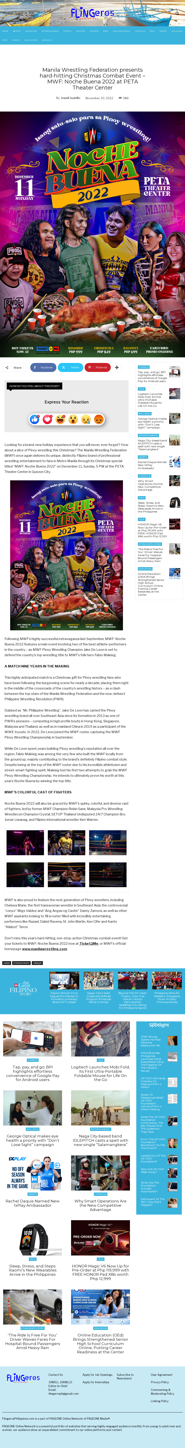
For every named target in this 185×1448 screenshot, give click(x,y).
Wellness (145, 413)
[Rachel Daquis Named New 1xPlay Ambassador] (174, 461)
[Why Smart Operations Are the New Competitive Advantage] (174, 480)
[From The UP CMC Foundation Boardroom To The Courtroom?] (172, 1143)
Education (145, 568)
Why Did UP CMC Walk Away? (152, 1170)
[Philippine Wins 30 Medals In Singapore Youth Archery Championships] (167, 980)
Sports (143, 457)
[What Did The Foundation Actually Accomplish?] (172, 1186)
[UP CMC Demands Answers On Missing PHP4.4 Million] (172, 1082)
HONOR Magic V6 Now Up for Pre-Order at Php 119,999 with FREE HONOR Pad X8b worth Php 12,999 (152, 530)
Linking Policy (160, 1401)
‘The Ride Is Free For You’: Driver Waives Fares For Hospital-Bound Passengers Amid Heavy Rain (150, 555)
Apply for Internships (96, 1382)
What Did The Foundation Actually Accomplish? (150, 1187)
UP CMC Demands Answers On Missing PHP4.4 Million (153, 1082)
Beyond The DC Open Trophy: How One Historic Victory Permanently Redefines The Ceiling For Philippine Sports (132, 1000)
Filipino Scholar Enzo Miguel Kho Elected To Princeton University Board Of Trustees (64, 997)
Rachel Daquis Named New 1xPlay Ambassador (152, 465)
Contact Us (56, 1374)
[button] (177, 13)
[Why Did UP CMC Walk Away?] (172, 1173)
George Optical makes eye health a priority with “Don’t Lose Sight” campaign (152, 423)
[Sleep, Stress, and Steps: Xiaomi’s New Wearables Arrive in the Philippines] (174, 502)
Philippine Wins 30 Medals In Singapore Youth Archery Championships (167, 997)
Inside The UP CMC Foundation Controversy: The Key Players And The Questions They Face (153, 1124)
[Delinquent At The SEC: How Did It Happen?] (172, 1203)
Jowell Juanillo (70, 98)
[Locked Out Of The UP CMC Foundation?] (172, 1159)
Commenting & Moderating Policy (162, 1391)
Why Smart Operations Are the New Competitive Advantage (150, 485)
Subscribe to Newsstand (125, 1376)
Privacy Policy (160, 1382)
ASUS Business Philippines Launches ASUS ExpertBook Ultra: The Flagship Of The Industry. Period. (152, 1061)
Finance (144, 367)
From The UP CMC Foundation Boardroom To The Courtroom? (153, 1143)
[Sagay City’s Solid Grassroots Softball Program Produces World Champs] (98, 980)
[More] (117, 367)
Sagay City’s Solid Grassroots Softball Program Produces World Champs (98, 997)
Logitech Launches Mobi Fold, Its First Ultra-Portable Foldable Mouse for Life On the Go (150, 399)
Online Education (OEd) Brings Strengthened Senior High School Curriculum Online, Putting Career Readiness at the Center (151, 584)
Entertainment (21, 963)
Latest (7, 963)
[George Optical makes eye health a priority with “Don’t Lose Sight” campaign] (174, 418)
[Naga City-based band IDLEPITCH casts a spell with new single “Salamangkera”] (174, 440)
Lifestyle (37, 963)
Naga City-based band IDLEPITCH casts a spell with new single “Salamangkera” (152, 445)
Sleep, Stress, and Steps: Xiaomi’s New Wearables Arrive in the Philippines (151, 507)
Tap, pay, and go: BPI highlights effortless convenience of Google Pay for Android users (152, 376)
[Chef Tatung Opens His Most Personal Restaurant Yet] (172, 1040)
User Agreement (161, 1374)
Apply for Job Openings (97, 1374)
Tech (142, 388)
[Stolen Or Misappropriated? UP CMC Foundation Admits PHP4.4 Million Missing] (172, 1098)
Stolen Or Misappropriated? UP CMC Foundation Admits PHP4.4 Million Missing (152, 1102)
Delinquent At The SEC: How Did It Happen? (152, 1201)
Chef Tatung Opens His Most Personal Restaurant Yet (151, 1041)
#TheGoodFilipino (150, 544)
